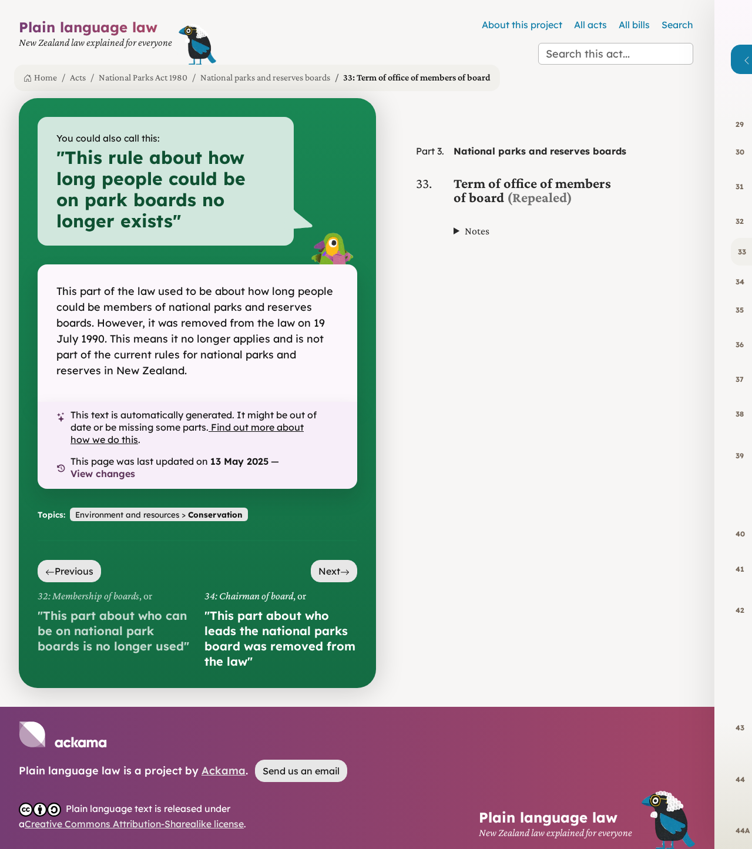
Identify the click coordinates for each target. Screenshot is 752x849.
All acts (590, 25)
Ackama (224, 770)
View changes (102, 473)
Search (677, 25)
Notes (477, 231)
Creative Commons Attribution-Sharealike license (134, 824)
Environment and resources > (159, 514)
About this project (522, 25)
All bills (634, 25)
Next (329, 571)
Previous (74, 571)
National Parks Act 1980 (143, 77)
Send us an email (301, 771)
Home (45, 77)
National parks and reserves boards (265, 77)
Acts (78, 77)
